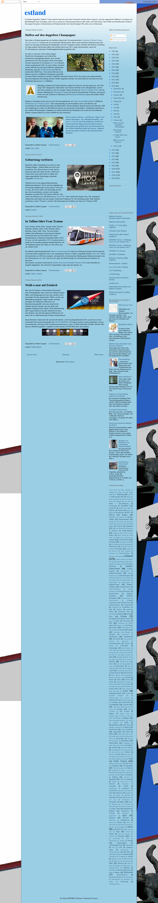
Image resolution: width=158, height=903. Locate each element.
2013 (114, 153)
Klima (111, 682)
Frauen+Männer (125, 627)
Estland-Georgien (124, 575)
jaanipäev (127, 664)
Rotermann (114, 775)
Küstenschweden (114, 698)
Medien (126, 718)
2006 (114, 175)
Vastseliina (118, 854)
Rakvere (130, 768)
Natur (111, 734)
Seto (110, 793)
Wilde (110, 872)
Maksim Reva (124, 713)
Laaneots (126, 698)
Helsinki (121, 650)
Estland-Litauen (125, 587)
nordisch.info (113, 283)
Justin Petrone (129, 670)
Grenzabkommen (115, 643)
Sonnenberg (112, 806)
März (116, 117)
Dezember (118, 89)
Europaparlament (114, 618)
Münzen (119, 727)
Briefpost (121, 517)
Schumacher (120, 790)
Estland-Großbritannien (115, 578)
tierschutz (127, 834)
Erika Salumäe (125, 551)
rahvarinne (121, 768)
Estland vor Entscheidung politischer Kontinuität (118, 395)
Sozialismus (125, 813)
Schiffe (125, 786)
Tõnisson (111, 836)
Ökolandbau (120, 738)
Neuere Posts (32, 355)
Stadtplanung (125, 820)
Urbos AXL (96, 254)
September (118, 98)
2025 (114, 54)
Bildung (112, 515)
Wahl (111, 863)
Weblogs (117, 865)
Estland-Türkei (125, 603)
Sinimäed (128, 797)
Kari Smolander (128, 675)
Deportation (129, 528)
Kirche (128, 679)
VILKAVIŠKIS (123, 859)
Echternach (123, 542)
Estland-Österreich (124, 591)
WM (122, 877)
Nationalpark (117, 732)
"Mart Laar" (122, 492)
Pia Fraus (130, 756)
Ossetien (115, 747)
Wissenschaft (113, 877)
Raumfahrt (115, 770)
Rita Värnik (123, 772)
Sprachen (125, 818)
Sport (124, 815)
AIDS (122, 497)
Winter (117, 872)
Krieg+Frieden (113, 689)
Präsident (115, 766)
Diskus (111, 535)
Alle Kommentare (118, 40)
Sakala (114, 781)
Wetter (128, 870)
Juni (115, 107)
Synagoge (122, 827)
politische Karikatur (114, 763)
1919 (129, 494)
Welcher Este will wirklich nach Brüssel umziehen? (120, 345)
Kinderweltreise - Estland (118, 263)
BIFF (128, 512)
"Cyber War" (113, 490)
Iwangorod (123, 661)
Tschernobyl (116, 838)
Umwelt (130, 841)
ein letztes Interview (76, 117)
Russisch (127, 777)
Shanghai (128, 793)
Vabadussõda (113, 852)
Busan (128, 521)
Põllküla (131, 763)
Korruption (112, 686)
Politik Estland (36, 347)
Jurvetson (119, 670)
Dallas (114, 528)
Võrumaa (128, 861)
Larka (122, 700)
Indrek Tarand (129, 657)
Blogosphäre (112, 517)
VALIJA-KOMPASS (62, 322)
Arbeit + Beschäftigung (119, 503)
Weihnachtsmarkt (114, 868)
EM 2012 (128, 546)
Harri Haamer (126, 648)
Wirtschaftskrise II (125, 377)
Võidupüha (114, 861)
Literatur (120, 709)
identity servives (125, 655)
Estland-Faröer (125, 571)
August (116, 101)
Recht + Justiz (125, 770)
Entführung (130, 549)
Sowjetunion (125, 811)
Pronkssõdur (128, 766)
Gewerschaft (127, 639)
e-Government (124, 540)
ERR (75, 76)
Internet (112, 661)
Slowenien (115, 804)
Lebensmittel (126, 702)
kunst (128, 693)
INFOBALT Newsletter (117, 254)
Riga (116, 772)
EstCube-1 (112, 556)
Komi (110, 684)
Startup (111, 822)
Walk (110, 865)
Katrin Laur (120, 677)
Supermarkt (121, 824)
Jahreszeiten (119, 666)
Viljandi (130, 856)
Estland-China (121, 564)
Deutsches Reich (118, 533)
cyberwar (129, 526)
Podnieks (118, 759)
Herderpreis (112, 652)
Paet (113, 752)
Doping (118, 537)
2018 (114, 76)
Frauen (114, 627)
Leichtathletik (114, 705)
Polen (124, 759)
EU (128, 614)
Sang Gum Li (125, 781)
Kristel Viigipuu (126, 688)
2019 (114, 73)
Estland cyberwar (121, 559)
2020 (114, 70)
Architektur (125, 506)
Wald (128, 863)
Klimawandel (120, 682)
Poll (124, 763)
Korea (128, 684)
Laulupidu (115, 702)
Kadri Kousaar (116, 673)
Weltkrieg (126, 868)
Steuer (128, 822)
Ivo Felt (53, 63)
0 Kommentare (54, 145)
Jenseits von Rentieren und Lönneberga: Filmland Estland (125, 443)
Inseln (128, 659)
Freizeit (121, 630)
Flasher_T (119, 625)
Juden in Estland (126, 668)
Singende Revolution (116, 797)
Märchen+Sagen (113, 716)
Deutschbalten (127, 531)
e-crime (125, 537)
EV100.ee (38, 178)
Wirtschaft (128, 872)
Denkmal (121, 528)
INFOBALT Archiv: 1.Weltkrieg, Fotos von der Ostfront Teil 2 (120, 246)
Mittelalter (111, 727)
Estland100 (115, 607)
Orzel (121, 745)
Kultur (37, 148)
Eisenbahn (128, 544)
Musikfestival (113, 729)
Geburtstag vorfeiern (39, 159)
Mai (115, 111)
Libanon (123, 707)
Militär (127, 723)
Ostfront (123, 747)
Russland (112, 779)
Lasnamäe (130, 700)
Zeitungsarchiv (113, 884)
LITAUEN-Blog (114, 274)
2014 (114, 150)
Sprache (112, 818)
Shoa (110, 795)
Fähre (117, 621)
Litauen (111, 709)
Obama (121, 736)
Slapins (131, 802)
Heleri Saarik (113, 650)
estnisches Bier (124, 612)
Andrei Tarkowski (114, 499)
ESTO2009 (112, 614)
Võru (121, 861)
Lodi (129, 709)
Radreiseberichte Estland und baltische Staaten (120, 288)
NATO (128, 732)
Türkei (127, 838)
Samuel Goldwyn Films (89, 90)
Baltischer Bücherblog (117, 222)
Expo (110, 621)
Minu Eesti (126, 725)
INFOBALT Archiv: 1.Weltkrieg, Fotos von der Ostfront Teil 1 (120, 241)
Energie (119, 549)
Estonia (120, 614)
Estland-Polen (113, 594)
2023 (114, 61)
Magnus (111, 714)
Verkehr (39, 274)
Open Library (113, 745)
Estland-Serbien (113, 600)
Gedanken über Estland (117, 231)
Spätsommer (112, 815)
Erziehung (112, 553)
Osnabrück (129, 745)
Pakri (119, 752)
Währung (121, 863)
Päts (131, 754)
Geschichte (113, 637)
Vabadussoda (124, 850)
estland (35, 12)
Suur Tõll (113, 827)
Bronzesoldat (124, 519)
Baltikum (112, 510)
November (118, 92)
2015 (114, 86)
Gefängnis (127, 632)
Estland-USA (128, 605)
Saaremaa (129, 779)
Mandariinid (58, 92)
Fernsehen (126, 621)
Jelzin (110, 668)
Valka (128, 852)
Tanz (110, 831)
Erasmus (114, 551)
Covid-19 (119, 526)
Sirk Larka (112, 799)
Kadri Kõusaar (128, 673)
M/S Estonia (124, 711)
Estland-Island (126, 580)
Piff (112, 759)
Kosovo (120, 686)
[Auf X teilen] (70, 145)
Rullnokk (122, 775)
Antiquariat (119, 501)
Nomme (120, 734)
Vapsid (111, 854)
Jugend (111, 670)
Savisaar (112, 784)
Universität (129, 845)
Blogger (125, 515)
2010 (114, 162)
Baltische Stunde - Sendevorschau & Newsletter (119, 217)
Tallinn (33, 274)
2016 (114, 83)
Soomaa (121, 806)
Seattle (129, 790)
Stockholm (112, 824)
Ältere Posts (98, 355)
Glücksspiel (125, 641)
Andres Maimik (126, 499)
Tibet (119, 834)
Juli (115, 104)
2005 (114, 178)
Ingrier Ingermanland (118, 659)
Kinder (111, 679)
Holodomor (130, 652)
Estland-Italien (113, 582)
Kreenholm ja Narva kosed (123, 463)
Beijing (111, 512)
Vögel (131, 859)
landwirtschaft (113, 700)
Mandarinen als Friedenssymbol (37, 104)
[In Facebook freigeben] (72, 145)
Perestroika (121, 756)
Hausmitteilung (124, 359)
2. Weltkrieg (113, 497)
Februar (117, 120)
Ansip (110, 501)
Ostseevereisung (128, 750)
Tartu (118, 832)
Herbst (129, 650)
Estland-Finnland (115, 573)
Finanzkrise (121, 623)
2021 (114, 67)
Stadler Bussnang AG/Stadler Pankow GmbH (69, 263)
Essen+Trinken (124, 553)
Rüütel (122, 779)
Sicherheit (127, 795)
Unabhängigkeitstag (115, 845)
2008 (114, 169)
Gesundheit (116, 639)
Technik (127, 831)
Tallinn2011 (117, 829)
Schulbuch (125, 788)
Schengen (112, 786)
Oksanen (130, 738)
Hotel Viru (114, 655)
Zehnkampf (124, 881)
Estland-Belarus (121, 561)
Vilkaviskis (114, 859)
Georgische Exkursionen (118, 410)
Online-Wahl (113, 743)
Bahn (129, 508)
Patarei (125, 754)
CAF (49, 240)
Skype (122, 802)
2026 (114, 51)
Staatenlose (112, 820)
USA (120, 847)
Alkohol (129, 497)
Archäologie (113, 506)
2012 (114, 156)
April (115, 114)
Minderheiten (114, 725)
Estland (33, 210)
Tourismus (121, 836)
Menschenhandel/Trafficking (117, 720)
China (118, 524)
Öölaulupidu (126, 743)
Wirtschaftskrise (121, 875)
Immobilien (119, 657)
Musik (127, 727)
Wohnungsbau (116, 879)
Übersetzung (112, 840)
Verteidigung (112, 856)
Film (32, 148)
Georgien (112, 634)
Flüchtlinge (129, 625)
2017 (114, 80)
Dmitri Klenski (122, 535)
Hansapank (124, 646)
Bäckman (121, 508)
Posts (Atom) (69, 362)
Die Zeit (128, 533)
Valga (121, 852)
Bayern (129, 510)
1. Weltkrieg (119, 494)
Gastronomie (117, 632)
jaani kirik (119, 664)
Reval (110, 772)
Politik (131, 759)
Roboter (130, 772)
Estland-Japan (126, 582)
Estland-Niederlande (114, 589)
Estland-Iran (129, 578)
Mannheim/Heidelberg (77, 94)
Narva (130, 729)
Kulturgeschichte (115, 693)
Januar (116, 146)
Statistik (119, 822)
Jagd (110, 666)
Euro (111, 616)
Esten (119, 556)
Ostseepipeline (116, 750)
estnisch (119, 609)
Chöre (124, 524)
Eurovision (126, 618)
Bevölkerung (119, 512)
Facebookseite (46, 70)
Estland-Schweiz (126, 598)
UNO (113, 847)
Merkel (131, 720)
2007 (114, 172)
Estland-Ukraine (114, 605)
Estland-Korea (114, 584)
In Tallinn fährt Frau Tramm (44, 221)
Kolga (128, 682)
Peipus (113, 756)
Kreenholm (128, 686)
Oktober (117, 95)
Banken (120, 510)
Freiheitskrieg (113, 630)
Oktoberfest (114, 741)
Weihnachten (126, 865)
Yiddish (111, 881)
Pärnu (118, 754)
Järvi (128, 666)
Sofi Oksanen (126, 804)
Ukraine (122, 840)
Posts (114, 36)
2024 (114, 57)
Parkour (111, 754)
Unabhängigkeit (121, 843)
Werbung (120, 870)
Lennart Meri (128, 705)
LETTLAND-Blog (115, 270)
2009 (114, 166)
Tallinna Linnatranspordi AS (60, 251)
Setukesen (118, 793)
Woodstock (127, 879)
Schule (111, 790)
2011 (114, 159)
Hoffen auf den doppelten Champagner (50, 35)
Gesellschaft (128, 637)
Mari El (124, 716)
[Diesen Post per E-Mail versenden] (66, 145)
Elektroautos (113, 546)
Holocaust (121, 652)
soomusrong (129, 806)
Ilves (110, 657)
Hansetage (113, 648)
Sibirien (118, 795)
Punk (114, 768)
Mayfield (117, 718)
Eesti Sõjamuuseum (116, 544)
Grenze (127, 643)
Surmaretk (130, 824)
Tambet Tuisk (127, 829)
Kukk (117, 691)
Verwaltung (122, 856)
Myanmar (123, 729)
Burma (121, 521)
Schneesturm (113, 788)
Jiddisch (117, 668)
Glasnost (111, 641)
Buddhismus (112, 521)
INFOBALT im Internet (117, 251)
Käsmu (113, 677)
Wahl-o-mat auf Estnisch (41, 285)
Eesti (131, 542)
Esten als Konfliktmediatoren (84, 101)
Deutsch (115, 531)
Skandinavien (125, 799)
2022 (114, 64)
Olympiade (125, 741)
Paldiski (127, 752)
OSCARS (64, 45)
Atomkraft (112, 508)
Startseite (65, 355)
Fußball (130, 630)
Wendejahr (112, 870)
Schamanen (125, 784)
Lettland (115, 707)
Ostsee (130, 747)
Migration (115, 722)
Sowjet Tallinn (116, 809)
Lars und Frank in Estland (118, 267)
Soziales (112, 813)
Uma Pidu (60, 196)
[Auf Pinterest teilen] (75, 145)
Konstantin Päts (119, 684)
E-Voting (112, 542)
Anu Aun (127, 501)
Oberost (128, 736)
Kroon (110, 691)
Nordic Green (129, 734)
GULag (111, 645)
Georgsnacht (125, 634)
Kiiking (128, 677)
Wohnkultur (129, 877)
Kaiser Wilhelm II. (116, 675)
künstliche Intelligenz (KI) (118, 695)
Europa (124, 616)
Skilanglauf (112, 802)
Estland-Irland (115, 580)
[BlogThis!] (68, 145)
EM (121, 546)
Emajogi (111, 549)
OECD (111, 738)
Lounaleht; (112, 711)
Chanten (111, 524)
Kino (119, 679)
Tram (131, 836)
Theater (111, 834)
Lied (129, 707)
